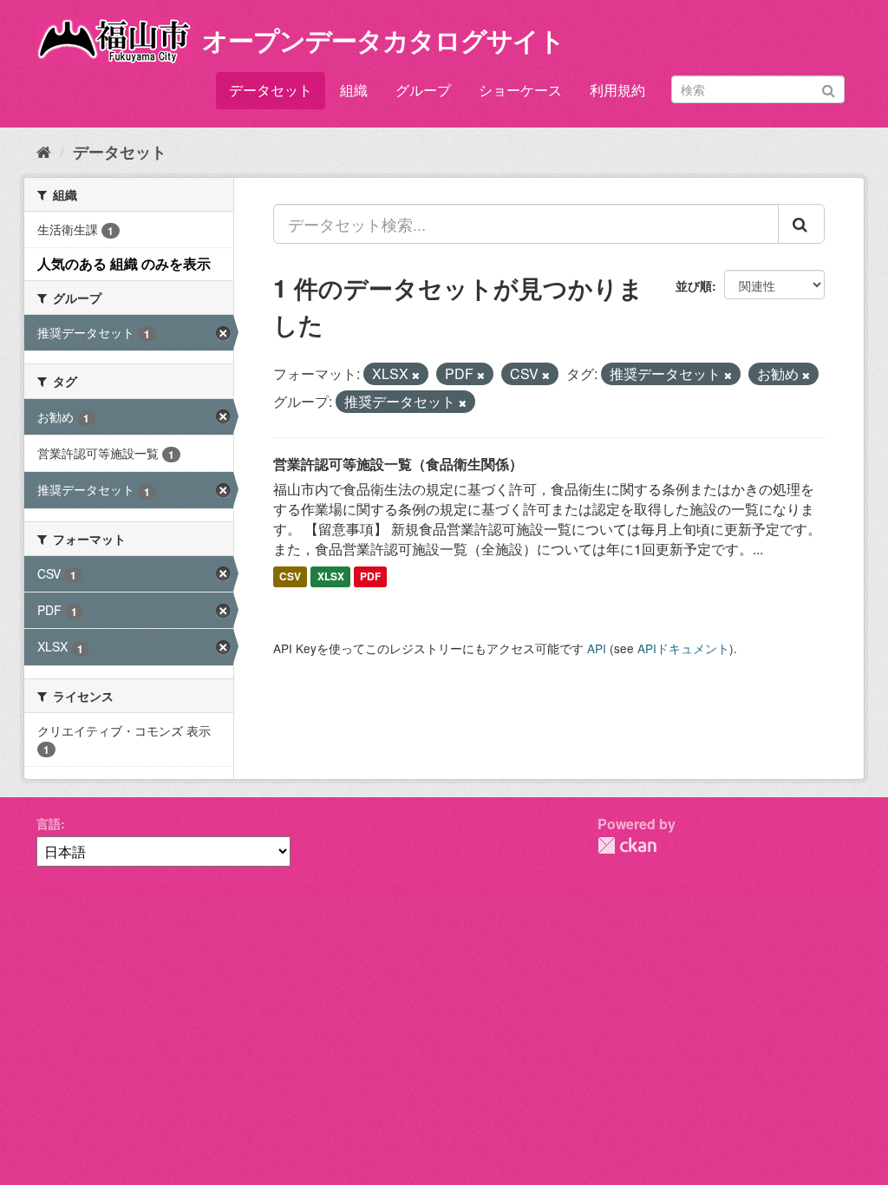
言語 (48, 823)
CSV (290, 577)
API (596, 648)
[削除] (416, 375)
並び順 (694, 285)
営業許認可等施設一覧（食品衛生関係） (398, 464)
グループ (423, 90)
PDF (370, 577)
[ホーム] (43, 151)
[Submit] (828, 88)
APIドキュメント (683, 648)
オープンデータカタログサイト (383, 39)
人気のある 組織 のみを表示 (124, 263)
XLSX (330, 577)
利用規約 (617, 90)
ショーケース (520, 90)
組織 (354, 90)
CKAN (626, 845)
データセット (270, 90)
